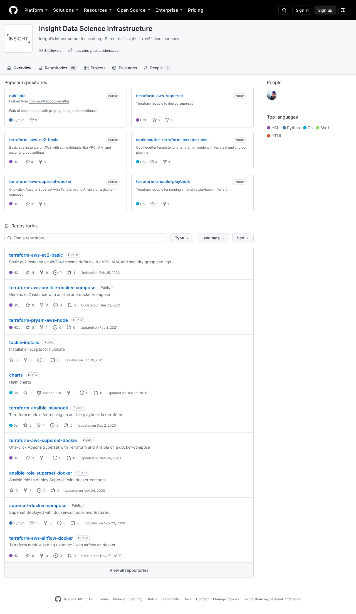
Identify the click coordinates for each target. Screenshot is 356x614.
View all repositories (129, 570)
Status (152, 599)
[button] (181, 238)
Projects (98, 67)
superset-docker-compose (37, 505)
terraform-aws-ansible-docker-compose (52, 287)
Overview (22, 67)
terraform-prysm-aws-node (38, 320)
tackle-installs (24, 342)
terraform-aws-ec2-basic (36, 255)
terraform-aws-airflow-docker (41, 538)
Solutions (63, 10)
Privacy (119, 599)
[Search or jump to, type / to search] (284, 10)
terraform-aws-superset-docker (43, 440)
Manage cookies (226, 599)
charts (16, 375)
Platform (33, 10)
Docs (188, 599)
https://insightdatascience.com (97, 50)
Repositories (60, 67)
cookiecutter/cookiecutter (49, 101)
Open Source (131, 10)
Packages (128, 67)
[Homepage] (13, 10)
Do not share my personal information (272, 599)
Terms (103, 599)
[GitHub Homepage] (58, 599)
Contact (202, 599)
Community (170, 599)
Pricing (195, 10)
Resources (95, 10)
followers (52, 50)
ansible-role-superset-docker (40, 473)
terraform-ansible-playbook (38, 408)
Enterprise (166, 10)
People (159, 67)
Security (135, 599)
